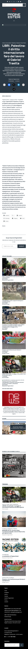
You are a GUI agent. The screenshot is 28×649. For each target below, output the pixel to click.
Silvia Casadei (5, 509)
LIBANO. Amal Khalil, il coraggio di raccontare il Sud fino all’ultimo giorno (14, 374)
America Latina (5, 577)
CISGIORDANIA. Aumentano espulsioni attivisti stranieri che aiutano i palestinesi (13, 383)
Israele (7, 504)
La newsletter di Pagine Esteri (10, 556)
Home (5, 590)
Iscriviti (21, 246)
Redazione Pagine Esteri (14, 79)
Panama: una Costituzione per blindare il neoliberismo (11, 350)
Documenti (8, 43)
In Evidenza (4, 528)
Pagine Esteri (14, 16)
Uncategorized (5, 554)
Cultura (4, 43)
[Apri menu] (14, 21)
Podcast (18, 43)
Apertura (4, 504)
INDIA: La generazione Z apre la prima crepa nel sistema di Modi (13, 277)
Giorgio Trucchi (5, 582)
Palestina (14, 43)
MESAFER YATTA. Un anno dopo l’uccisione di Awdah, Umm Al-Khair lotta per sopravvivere (13, 532)
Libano (11, 504)
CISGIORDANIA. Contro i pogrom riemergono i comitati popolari (12, 301)
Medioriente (15, 504)
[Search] (24, 5)
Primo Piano (23, 43)
